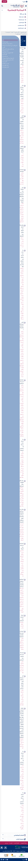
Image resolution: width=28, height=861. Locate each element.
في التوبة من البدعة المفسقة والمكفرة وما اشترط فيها (21, 195)
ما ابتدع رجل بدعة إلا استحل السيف (21, 445)
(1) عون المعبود (5, 56)
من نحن (6, 843)
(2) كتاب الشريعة (5, 51)
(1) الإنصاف (4, 55)
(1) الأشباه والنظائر (5, 67)
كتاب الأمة (21, 16)
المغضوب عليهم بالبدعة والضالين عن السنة (21, 583)
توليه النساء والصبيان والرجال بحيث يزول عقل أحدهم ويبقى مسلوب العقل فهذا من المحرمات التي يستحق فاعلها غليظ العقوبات (21, 723)
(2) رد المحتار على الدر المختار (7, 44)
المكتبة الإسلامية (16, 10)
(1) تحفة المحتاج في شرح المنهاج (7, 53)
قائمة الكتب (21, 22)
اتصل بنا (11, 843)
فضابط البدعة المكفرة (21, 381)
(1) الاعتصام (4, 62)
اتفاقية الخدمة (16, 843)
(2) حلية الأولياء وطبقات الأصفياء (8, 49)
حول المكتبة (21, 19)
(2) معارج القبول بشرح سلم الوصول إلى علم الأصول (9, 46)
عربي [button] (24, 1)
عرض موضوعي (21, 25)
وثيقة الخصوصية (24, 843)
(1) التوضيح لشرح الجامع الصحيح (8, 58)
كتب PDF (22, 14)
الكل (3, 40)
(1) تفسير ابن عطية (5, 64)
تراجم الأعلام (21, 28)
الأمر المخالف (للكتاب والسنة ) (21, 326)
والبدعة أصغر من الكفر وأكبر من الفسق (21, 231)
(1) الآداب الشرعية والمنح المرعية (7, 60)
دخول (4, 1)
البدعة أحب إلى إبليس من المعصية (21, 656)
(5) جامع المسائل (5, 42)
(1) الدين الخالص (5, 65)
